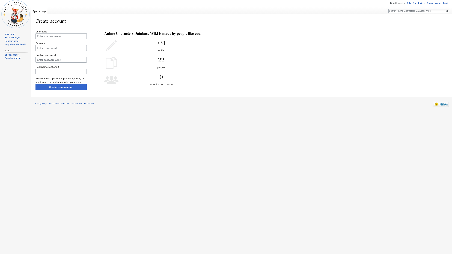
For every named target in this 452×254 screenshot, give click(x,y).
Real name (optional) (47, 66)
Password (40, 43)
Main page (10, 34)
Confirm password (45, 55)
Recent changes (12, 37)
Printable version (13, 58)
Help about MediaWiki (15, 44)
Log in (446, 3)
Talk (409, 3)
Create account (434, 3)
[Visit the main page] (15, 14)
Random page (12, 41)
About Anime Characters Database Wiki (65, 103)
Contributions (418, 3)
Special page (39, 11)
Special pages (12, 55)
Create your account (61, 87)
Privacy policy (41, 103)
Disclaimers (89, 103)
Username (41, 31)
